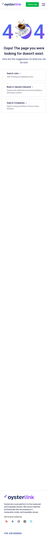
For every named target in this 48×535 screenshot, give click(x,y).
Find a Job (32, 4)
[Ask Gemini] (12, 521)
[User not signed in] (43, 5)
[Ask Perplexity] (31, 521)
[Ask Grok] (18, 521)
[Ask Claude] (6, 521)
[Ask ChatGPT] (25, 521)
